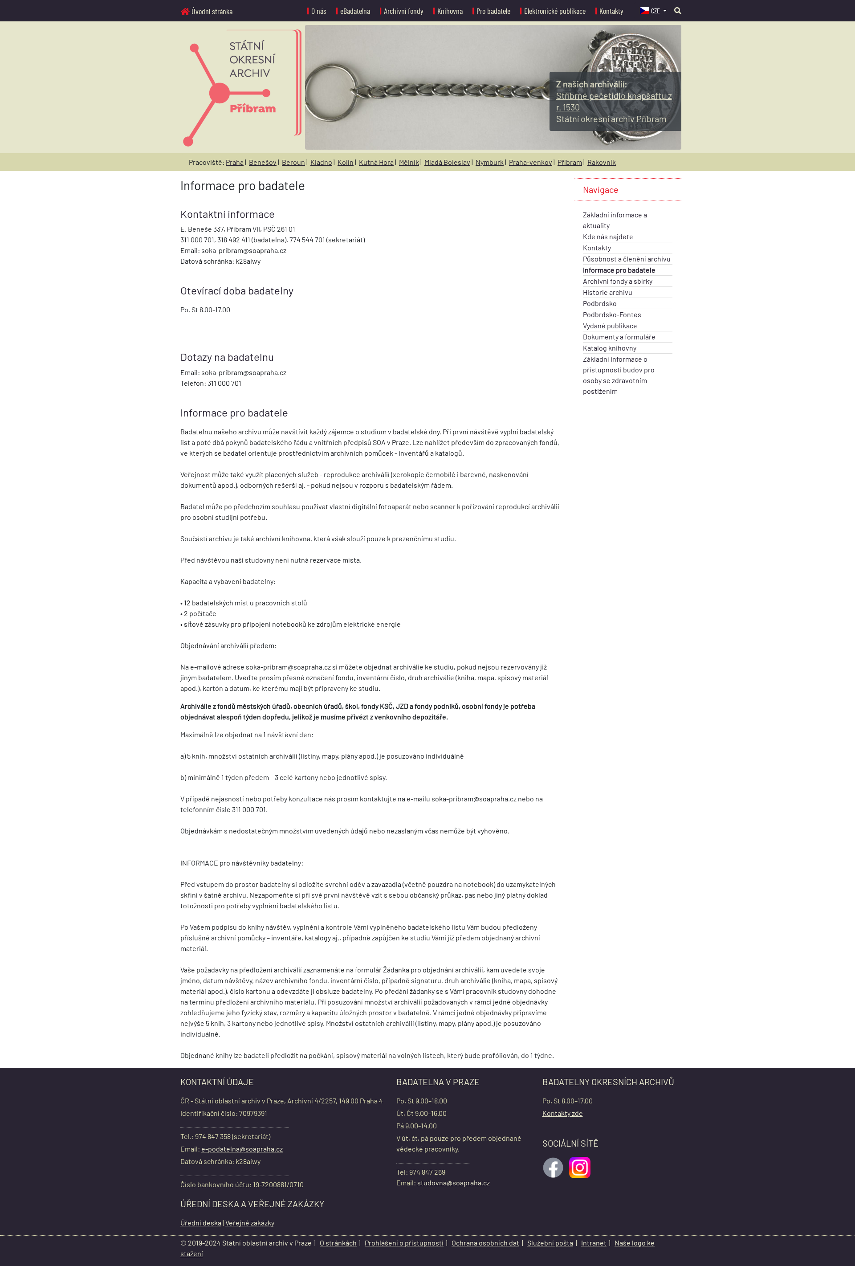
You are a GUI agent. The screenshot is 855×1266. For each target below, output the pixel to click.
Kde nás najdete (608, 236)
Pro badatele (493, 11)
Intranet (594, 1242)
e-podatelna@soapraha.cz (242, 1148)
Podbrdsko (600, 303)
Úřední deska (200, 1222)
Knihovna (450, 11)
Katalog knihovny (609, 347)
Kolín (346, 162)
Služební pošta (550, 1242)
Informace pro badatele (619, 269)
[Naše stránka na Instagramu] (580, 1166)
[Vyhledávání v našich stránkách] (677, 10)
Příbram (570, 162)
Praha (235, 162)
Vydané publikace (610, 325)
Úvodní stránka (211, 11)
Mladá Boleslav (447, 162)
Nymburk (490, 162)
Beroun (293, 162)
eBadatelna (355, 11)
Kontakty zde (562, 1113)
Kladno (321, 162)
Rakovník (601, 162)
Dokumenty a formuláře (619, 336)
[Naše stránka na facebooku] (554, 1166)
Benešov (263, 162)
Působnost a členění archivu (627, 258)
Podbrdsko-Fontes (612, 314)
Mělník (409, 162)
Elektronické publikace (555, 11)
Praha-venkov (530, 162)
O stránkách (338, 1242)
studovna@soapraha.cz (453, 1182)
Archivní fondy (403, 11)
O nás (318, 11)
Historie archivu (607, 292)
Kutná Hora (376, 162)
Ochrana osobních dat (485, 1242)
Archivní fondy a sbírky (617, 281)
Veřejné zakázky (249, 1222)
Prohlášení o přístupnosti (404, 1242)
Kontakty (611, 11)
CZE (656, 10)
